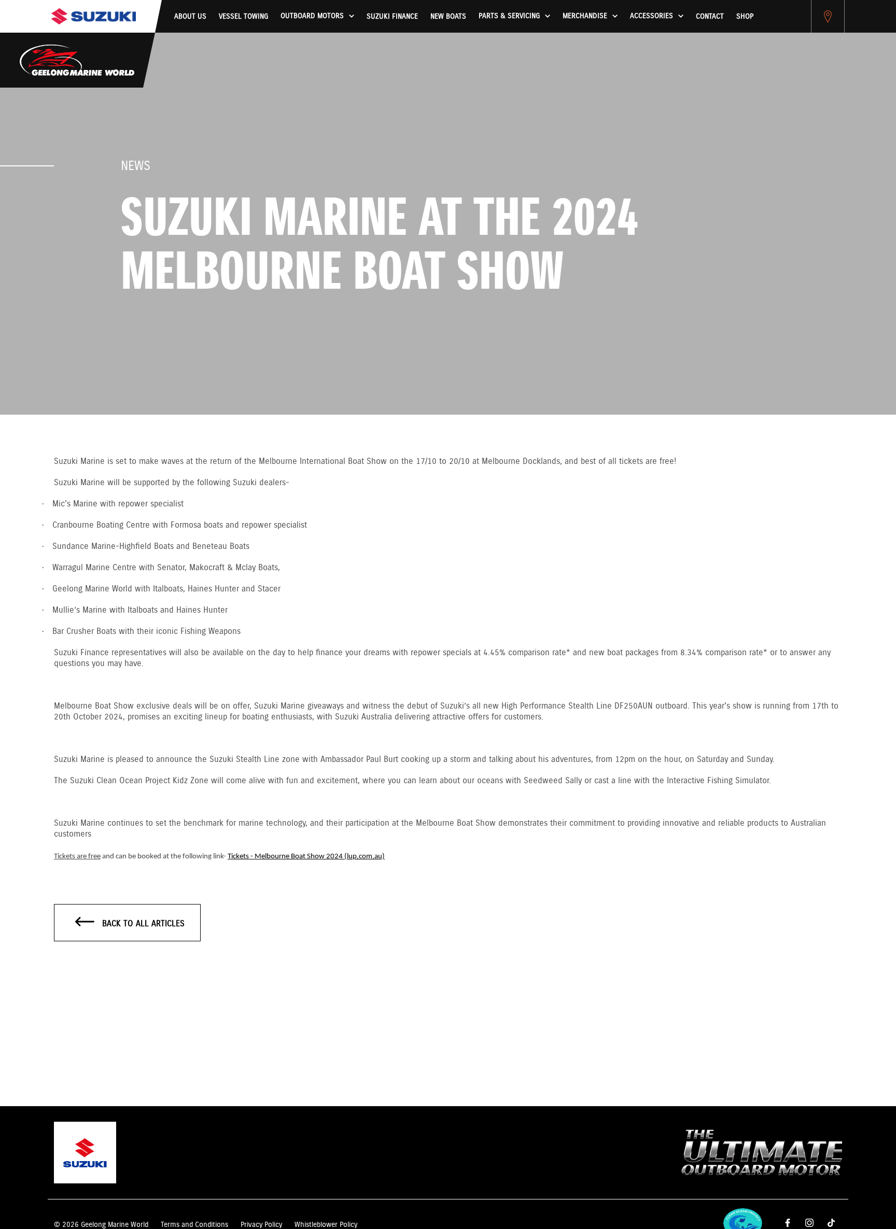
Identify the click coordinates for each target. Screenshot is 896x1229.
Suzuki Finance (392, 16)
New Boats (448, 16)
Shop (744, 16)
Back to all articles (142, 924)
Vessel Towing (243, 16)
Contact (710, 16)
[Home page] (93, 16)
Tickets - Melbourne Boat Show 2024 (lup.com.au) (306, 856)
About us (190, 16)
